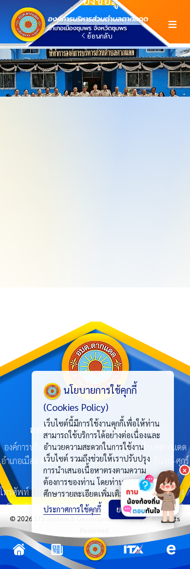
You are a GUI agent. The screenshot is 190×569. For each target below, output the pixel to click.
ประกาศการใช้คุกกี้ (72, 509)
